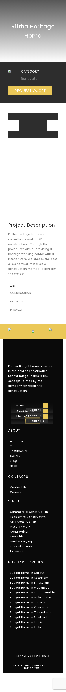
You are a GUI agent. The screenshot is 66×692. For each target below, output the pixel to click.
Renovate (17, 310)
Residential (37, 421)
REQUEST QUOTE (30, 90)
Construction (20, 293)
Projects (17, 301)
